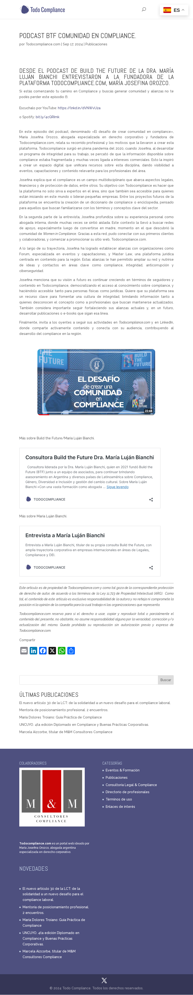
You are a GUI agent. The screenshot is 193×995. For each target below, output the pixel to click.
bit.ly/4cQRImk (47, 117)
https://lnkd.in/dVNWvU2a (79, 108)
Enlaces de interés (120, 807)
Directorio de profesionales (127, 792)
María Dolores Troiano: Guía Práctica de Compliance (60, 717)
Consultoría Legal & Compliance (131, 785)
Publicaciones (96, 44)
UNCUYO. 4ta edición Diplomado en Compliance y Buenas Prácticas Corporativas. (84, 725)
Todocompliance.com (43, 44)
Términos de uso (119, 799)
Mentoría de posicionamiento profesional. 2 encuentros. (63, 710)
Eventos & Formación (123, 770)
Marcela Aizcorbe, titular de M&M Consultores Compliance (66, 732)
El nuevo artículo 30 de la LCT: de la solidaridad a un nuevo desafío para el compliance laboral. (95, 703)
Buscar (166, 680)
